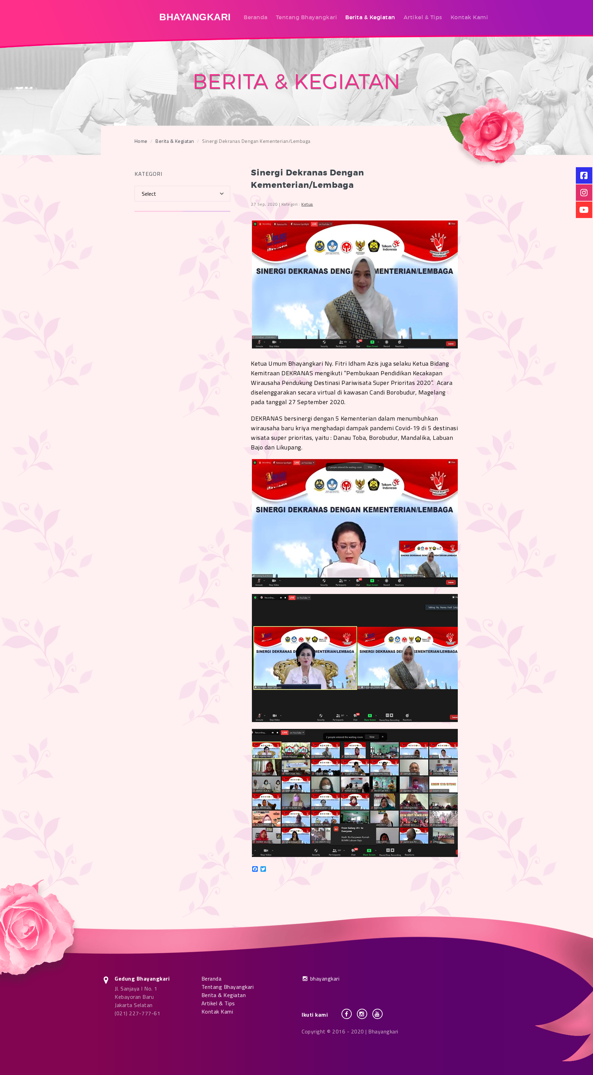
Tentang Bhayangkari (306, 17)
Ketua (307, 204)
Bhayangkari (195, 17)
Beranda (256, 17)
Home (141, 141)
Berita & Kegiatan (370, 17)
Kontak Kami (469, 17)
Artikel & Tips (423, 17)
